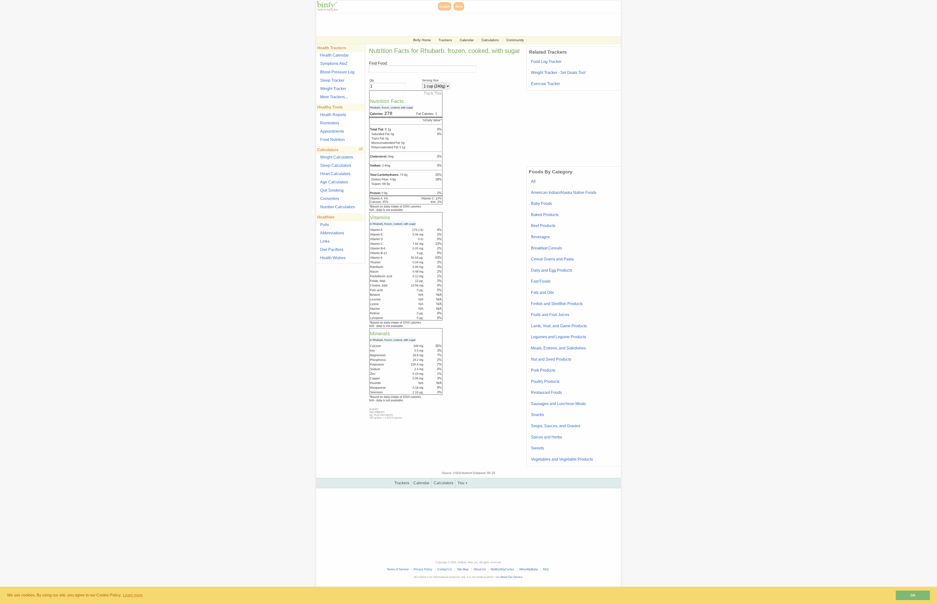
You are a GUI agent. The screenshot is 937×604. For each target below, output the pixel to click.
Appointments (332, 131)
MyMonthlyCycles (502, 569)
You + (463, 483)
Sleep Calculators (335, 165)
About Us (480, 569)
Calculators (490, 40)
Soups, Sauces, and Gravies (555, 426)
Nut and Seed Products (551, 359)
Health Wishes (333, 258)
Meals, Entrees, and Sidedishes (558, 348)
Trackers (445, 40)
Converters (329, 199)
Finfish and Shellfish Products (557, 304)
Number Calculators (337, 207)
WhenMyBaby (528, 569)
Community (515, 40)
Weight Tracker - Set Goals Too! (558, 72)
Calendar (467, 40)
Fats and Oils (542, 292)
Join (459, 6)
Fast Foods (540, 281)
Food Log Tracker (546, 61)
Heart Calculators (335, 174)
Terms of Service (398, 569)
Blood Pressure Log (337, 72)
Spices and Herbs (546, 437)
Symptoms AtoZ (333, 63)
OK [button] (913, 595)
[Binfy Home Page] (327, 10)
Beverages (540, 237)
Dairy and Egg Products (551, 270)
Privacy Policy (423, 569)
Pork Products (543, 370)
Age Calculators (334, 182)
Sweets (537, 448)
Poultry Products (545, 381)
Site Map (462, 569)
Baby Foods (541, 203)
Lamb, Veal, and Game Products (559, 326)
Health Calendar (334, 55)
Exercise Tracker (545, 84)
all (361, 149)
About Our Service (511, 576)
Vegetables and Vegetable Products (562, 459)
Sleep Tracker (332, 80)
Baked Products (545, 215)
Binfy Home (422, 40)
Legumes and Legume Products (558, 337)
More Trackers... (334, 97)
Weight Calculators (336, 157)
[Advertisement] (462, 24)
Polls (324, 225)
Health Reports (333, 115)
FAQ (546, 569)
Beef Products (543, 226)
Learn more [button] (133, 595)
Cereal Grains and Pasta (552, 259)
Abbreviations (332, 233)
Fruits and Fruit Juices (550, 315)
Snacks (537, 415)
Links (324, 241)
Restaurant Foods (546, 392)
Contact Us (444, 569)
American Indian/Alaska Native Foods (563, 192)
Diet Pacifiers (331, 250)
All (533, 181)
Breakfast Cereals (546, 248)
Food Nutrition (332, 140)
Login (444, 6)
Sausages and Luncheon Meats (558, 404)
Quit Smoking (332, 190)
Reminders (329, 123)
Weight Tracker (333, 89)
